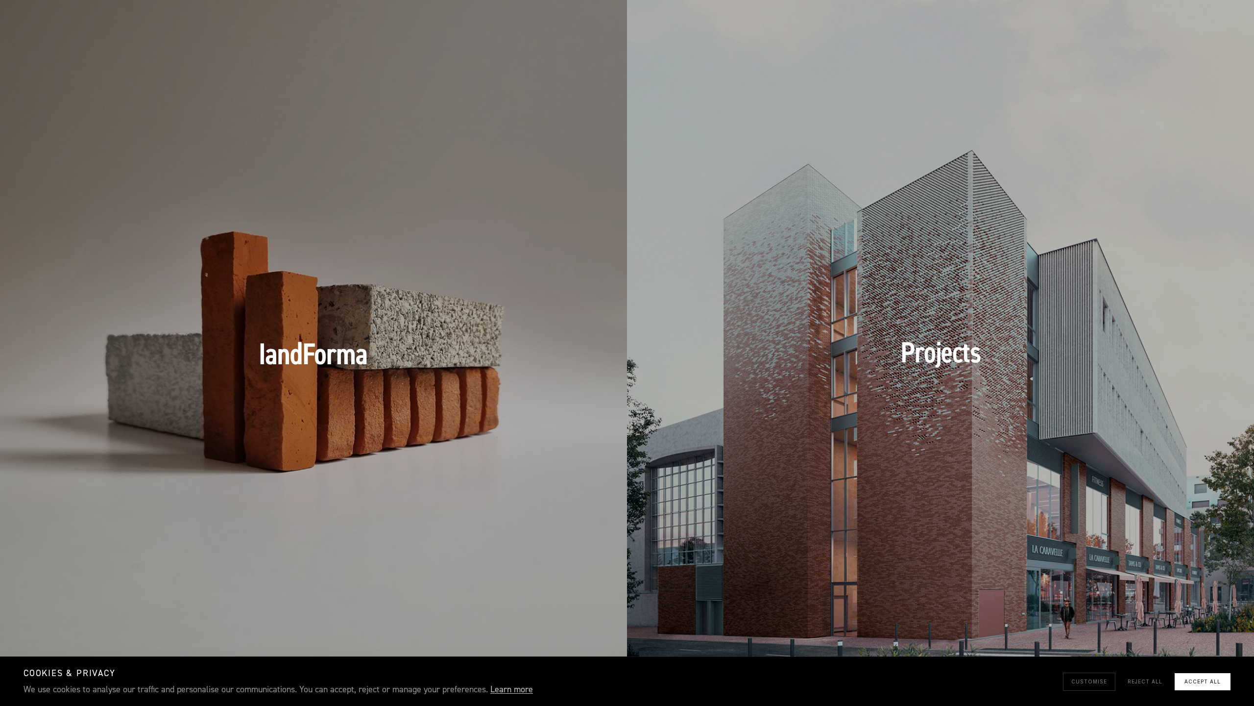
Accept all (1202, 681)
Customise (1089, 681)
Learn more (511, 689)
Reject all (1145, 681)
